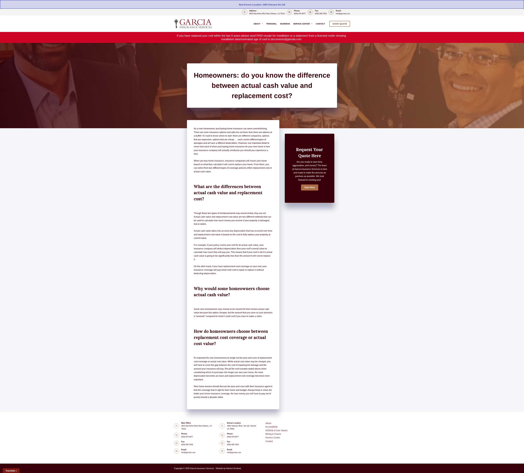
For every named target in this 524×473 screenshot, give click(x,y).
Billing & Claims (273, 434)
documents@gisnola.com (286, 39)
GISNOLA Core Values (276, 430)
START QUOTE (339, 24)
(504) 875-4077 (300, 14)
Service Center (301, 24)
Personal (271, 24)
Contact (320, 24)
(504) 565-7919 (321, 14)
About (257, 24)
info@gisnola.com (343, 14)
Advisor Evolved (233, 468)
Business (285, 24)
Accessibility (271, 427)
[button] (309, 187)
